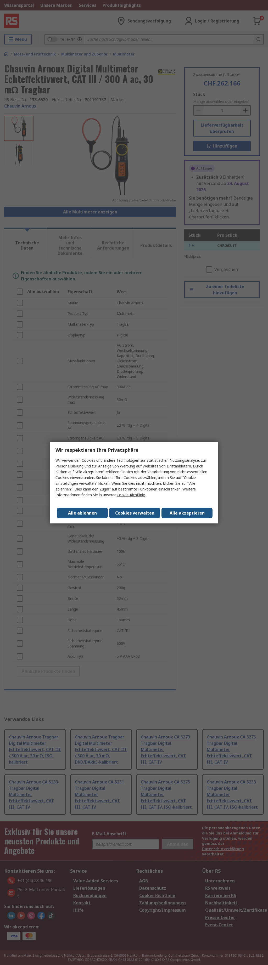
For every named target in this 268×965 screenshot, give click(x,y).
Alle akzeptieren (187, 513)
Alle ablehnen (82, 513)
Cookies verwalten (134, 513)
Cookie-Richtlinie (131, 494)
